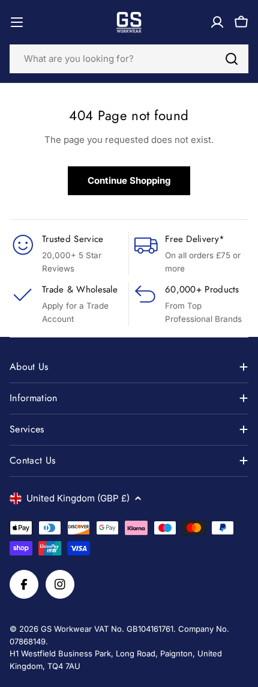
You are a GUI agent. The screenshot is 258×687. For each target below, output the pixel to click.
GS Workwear (66, 629)
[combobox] (129, 58)
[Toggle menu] (17, 22)
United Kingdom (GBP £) (78, 498)
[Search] (231, 59)
